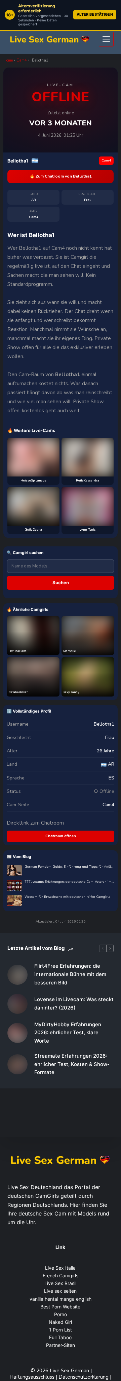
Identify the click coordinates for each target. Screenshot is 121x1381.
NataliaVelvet (18, 692)
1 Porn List (60, 1330)
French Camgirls (60, 1275)
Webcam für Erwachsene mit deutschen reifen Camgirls (67, 897)
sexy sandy (71, 692)
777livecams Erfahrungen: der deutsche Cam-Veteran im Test (69, 882)
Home (8, 60)
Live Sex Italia (60, 1268)
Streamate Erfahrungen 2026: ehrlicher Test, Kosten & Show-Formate (72, 1064)
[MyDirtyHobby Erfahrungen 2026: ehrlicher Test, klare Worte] (17, 1033)
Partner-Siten (60, 1345)
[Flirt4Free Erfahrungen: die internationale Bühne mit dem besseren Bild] (17, 975)
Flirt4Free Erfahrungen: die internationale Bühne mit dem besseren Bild (70, 974)
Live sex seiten (60, 1291)
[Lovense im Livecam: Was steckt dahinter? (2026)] (17, 1004)
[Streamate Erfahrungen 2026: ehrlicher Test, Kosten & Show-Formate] (17, 1064)
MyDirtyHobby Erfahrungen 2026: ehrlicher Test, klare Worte (67, 1032)
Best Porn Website (60, 1306)
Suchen (60, 582)
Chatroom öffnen (60, 836)
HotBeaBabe (17, 651)
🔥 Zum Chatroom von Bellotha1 (61, 176)
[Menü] (106, 39)
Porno (60, 1314)
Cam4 (21, 60)
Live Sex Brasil (60, 1283)
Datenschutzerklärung (83, 1377)
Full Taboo (60, 1337)
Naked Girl (60, 1322)
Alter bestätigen (95, 14)
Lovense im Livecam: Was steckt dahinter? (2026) (74, 1003)
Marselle (69, 651)
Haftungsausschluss (32, 1377)
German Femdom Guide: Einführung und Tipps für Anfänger (69, 867)
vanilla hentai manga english (60, 1299)
